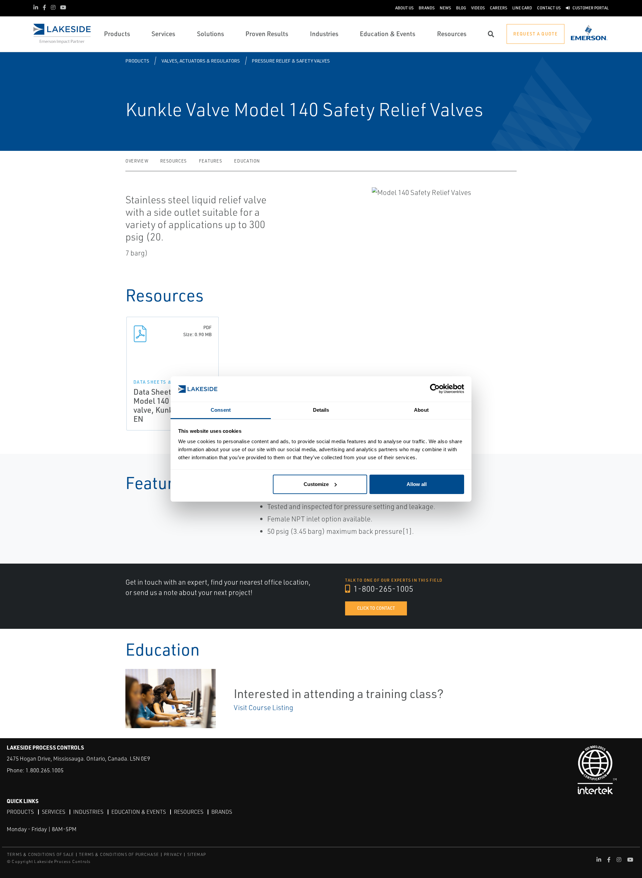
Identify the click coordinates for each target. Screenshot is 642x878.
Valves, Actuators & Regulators (201, 61)
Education (247, 161)
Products (137, 61)
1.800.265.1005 (44, 770)
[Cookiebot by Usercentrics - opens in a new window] (435, 389)
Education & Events (138, 811)
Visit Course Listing (263, 707)
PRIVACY (173, 854)
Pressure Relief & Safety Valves (291, 61)
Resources (173, 161)
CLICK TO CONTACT (376, 608)
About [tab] (421, 410)
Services (53, 811)
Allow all (417, 484)
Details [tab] (321, 410)
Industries (88, 811)
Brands (221, 811)
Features (210, 161)
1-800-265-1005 (382, 589)
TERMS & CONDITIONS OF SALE (40, 854)
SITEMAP (196, 854)
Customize (316, 484)
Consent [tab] (221, 410)
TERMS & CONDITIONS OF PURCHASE (119, 854)
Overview (136, 161)
